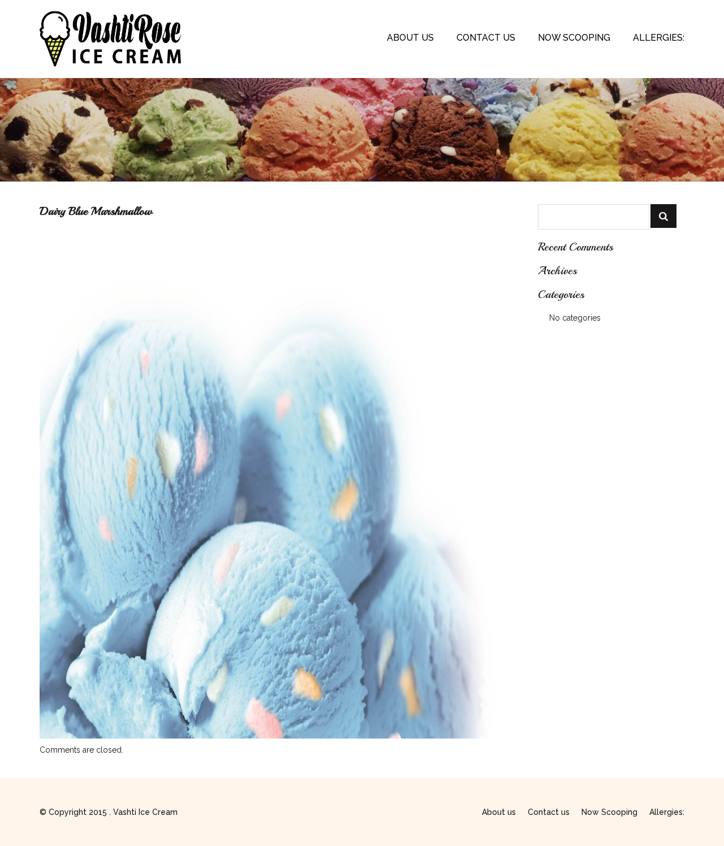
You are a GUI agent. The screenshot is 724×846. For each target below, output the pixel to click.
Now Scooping (574, 37)
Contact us (485, 37)
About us (410, 37)
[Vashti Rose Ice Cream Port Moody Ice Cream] (110, 16)
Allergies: (658, 37)
